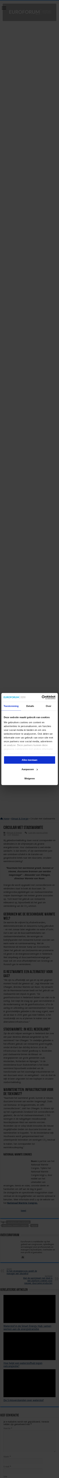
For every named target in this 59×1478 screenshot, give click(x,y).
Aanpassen (28, 769)
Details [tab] (30, 706)
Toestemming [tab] (11, 706)
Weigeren (29, 778)
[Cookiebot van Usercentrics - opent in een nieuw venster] (42, 697)
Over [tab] (48, 706)
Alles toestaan (29, 760)
